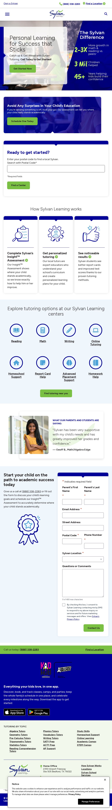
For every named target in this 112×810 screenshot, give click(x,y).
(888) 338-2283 (29, 649)
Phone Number (93, 537)
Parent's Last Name (92, 491)
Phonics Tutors (51, 731)
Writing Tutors (50, 738)
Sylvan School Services (88, 774)
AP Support (49, 748)
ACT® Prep (49, 745)
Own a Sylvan (11, 3)
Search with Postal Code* (22, 162)
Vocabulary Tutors (53, 734)
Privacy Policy (74, 794)
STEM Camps (84, 745)
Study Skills (83, 731)
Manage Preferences (91, 802)
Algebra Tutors (17, 731)
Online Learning (85, 738)
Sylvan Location (73, 553)
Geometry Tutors (18, 734)
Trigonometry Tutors (20, 741)
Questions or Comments (76, 566)
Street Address (71, 522)
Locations (86, 769)
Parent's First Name (70, 491)
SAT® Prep (49, 741)
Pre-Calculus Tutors (19, 738)
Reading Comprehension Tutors (22, 750)
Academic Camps (86, 741)
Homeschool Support (88, 734)
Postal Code (70, 535)
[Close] (105, 780)
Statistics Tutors (18, 745)
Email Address (72, 509)
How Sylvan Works (91, 765)
